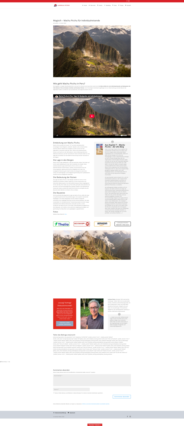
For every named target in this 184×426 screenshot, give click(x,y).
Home (85, 5)
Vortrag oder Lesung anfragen (65, 323)
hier (66, 214)
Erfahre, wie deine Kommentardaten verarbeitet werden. (96, 404)
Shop (115, 5)
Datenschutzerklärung (60, 412)
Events (100, 5)
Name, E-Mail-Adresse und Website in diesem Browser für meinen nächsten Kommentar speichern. (79, 393)
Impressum (72, 412)
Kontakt (129, 5)
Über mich (92, 5)
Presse (121, 5)
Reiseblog (108, 5)
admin (56, 23)
